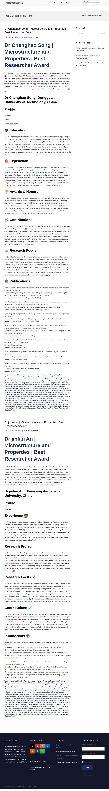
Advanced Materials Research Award (22, 375)
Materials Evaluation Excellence (23, 394)
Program (77, 3)
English (87, 1)
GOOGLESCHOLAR (11, 124)
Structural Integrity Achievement (35, 406)
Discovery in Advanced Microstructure (28, 381)
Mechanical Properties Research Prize (52, 398)
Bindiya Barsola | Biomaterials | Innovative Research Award (90, 64)
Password (89, 753)
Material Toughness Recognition (23, 392)
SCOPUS (7, 116)
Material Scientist (32, 37)
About (50, 3)
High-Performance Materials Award (46, 388)
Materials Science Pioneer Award (46, 396)
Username (89, 745)
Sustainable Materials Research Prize (40, 408)
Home (44, 3)
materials (50, 86)
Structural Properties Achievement (15, 408)
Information (88, 3)
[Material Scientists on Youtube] (37, 746)
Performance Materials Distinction (33, 404)
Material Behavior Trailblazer (46, 390)
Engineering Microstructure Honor (33, 383)
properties (53, 535)
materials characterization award (46, 392)
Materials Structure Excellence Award (25, 398)
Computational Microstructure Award (48, 379)
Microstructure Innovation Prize (40, 400)
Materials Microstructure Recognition (21, 396)
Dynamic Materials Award (50, 381)
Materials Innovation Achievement (46, 394)
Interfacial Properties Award (26, 390)
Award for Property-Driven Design (35, 377)
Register (69, 3)
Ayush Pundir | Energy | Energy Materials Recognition (90, 49)
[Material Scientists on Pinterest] (42, 746)
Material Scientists (14, 3)
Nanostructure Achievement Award (45, 402)
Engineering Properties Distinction (57, 383)
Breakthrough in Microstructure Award (22, 379)
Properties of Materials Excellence (57, 404)
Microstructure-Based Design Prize (21, 402)
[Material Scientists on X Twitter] (32, 746)
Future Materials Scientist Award (42, 386)
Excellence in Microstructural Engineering (39, 384)
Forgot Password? (88, 775)
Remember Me (88, 762)
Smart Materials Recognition (14, 406)
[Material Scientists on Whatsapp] (42, 751)
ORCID (6, 120)
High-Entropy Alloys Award (25, 388)
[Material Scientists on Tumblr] (37, 751)
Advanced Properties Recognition (47, 375)
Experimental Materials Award (21, 386)
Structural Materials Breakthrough (58, 406)
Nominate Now (59, 3)
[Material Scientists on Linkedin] (47, 746)
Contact (98, 3)
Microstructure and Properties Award (16, 400)
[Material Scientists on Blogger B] (32, 751)
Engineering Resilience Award (14, 384)
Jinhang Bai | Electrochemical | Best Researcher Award (88, 57)
